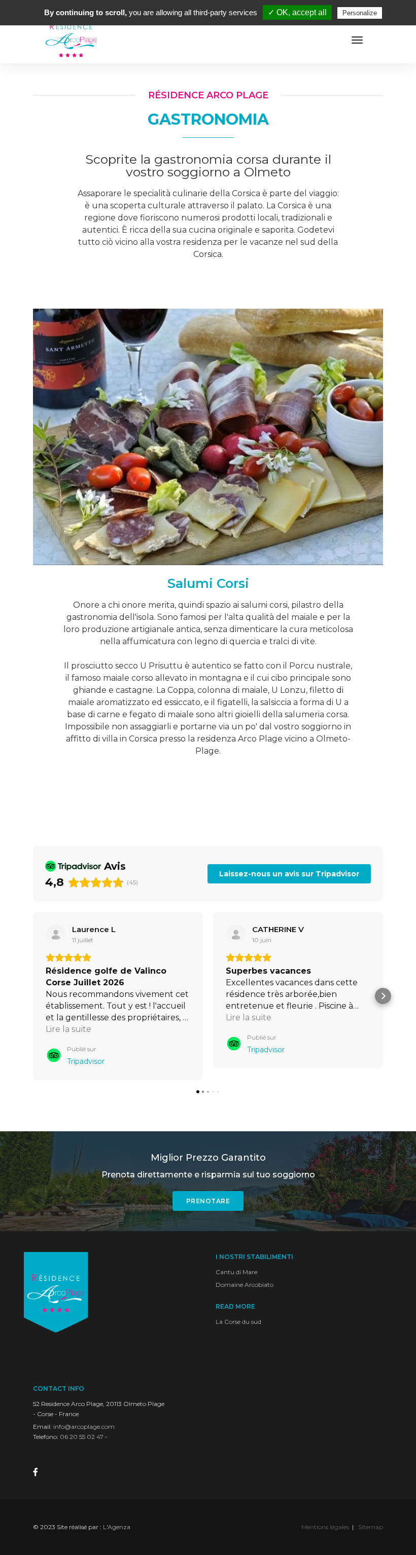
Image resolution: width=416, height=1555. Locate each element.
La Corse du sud (238, 1321)
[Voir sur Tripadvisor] (56, 934)
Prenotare (208, 1201)
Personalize (359, 13)
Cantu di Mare (236, 1272)
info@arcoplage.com (84, 1426)
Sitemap (370, 1527)
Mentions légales (325, 1527)
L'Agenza (116, 1527)
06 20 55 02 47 (81, 1436)
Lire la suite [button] (68, 1029)
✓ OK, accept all (297, 12)
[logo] (71, 40)
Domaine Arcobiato (244, 1284)
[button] (33, 996)
